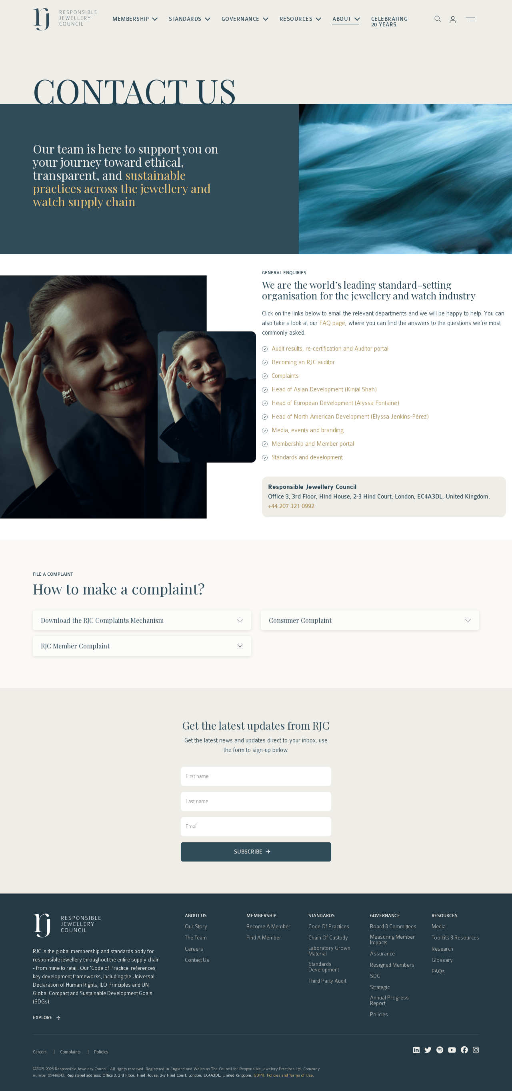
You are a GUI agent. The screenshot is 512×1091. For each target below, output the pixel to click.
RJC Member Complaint (75, 646)
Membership (261, 915)
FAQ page (332, 323)
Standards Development (323, 967)
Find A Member (263, 938)
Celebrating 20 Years (389, 22)
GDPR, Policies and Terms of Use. (284, 1075)
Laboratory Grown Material (329, 951)
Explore (42, 1017)
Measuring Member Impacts (392, 939)
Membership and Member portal (313, 444)
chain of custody (328, 938)
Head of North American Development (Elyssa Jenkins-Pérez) (350, 416)
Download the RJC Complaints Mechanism (102, 620)
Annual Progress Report (389, 1000)
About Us (196, 915)
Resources (445, 915)
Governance (385, 915)
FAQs (438, 971)
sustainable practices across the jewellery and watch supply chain (122, 188)
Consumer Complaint (300, 620)
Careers (194, 949)
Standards (321, 915)
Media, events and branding (308, 430)
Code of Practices (328, 926)
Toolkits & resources (455, 938)
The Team (196, 938)
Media (439, 926)
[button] (453, 19)
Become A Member (268, 926)
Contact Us (197, 960)
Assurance (382, 954)
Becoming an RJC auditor (303, 362)
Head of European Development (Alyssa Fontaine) (335, 403)
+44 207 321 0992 (291, 506)
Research (442, 949)
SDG (375, 976)
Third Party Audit (327, 981)
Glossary (442, 960)
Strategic (380, 987)
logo (65, 22)
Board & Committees (393, 926)
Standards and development (307, 457)
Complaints (285, 376)
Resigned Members (392, 965)
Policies (379, 1014)
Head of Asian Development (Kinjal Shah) (324, 389)
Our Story (196, 926)
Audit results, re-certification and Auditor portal (330, 348)
